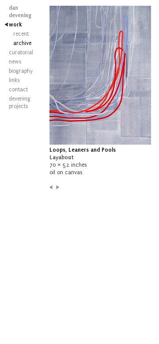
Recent (19, 34)
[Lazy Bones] (51, 187)
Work (15, 25)
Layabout (61, 157)
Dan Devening (17, 12)
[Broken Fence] (57, 187)
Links (14, 80)
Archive (19, 43)
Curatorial (17, 52)
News (15, 62)
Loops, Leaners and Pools (82, 150)
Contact (17, 89)
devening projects (17, 102)
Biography (17, 71)
